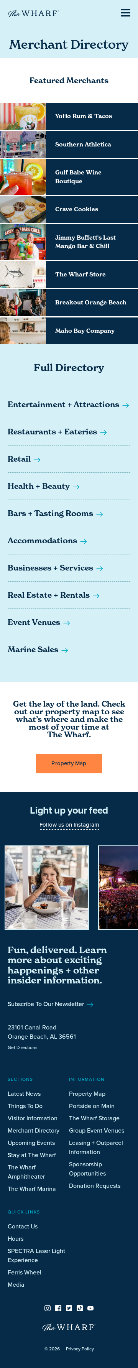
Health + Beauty (40, 486)
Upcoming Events (31, 1142)
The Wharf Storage (94, 1118)
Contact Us (23, 1226)
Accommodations (43, 540)
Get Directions (23, 1047)
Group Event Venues (96, 1130)
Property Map (68, 763)
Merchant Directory (33, 1130)
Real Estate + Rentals (50, 595)
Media (16, 1284)
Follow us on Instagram (69, 824)
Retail (20, 459)
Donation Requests (94, 1185)
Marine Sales (34, 649)
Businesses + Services (51, 567)
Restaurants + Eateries (53, 431)
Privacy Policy (80, 1348)
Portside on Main (92, 1106)
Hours (15, 1238)
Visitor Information (33, 1118)
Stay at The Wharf (32, 1155)
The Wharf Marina (32, 1188)
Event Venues (35, 622)
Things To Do (25, 1106)
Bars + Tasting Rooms (51, 513)
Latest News (24, 1093)
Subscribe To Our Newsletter (46, 1004)
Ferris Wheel (24, 1272)
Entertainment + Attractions (64, 404)
